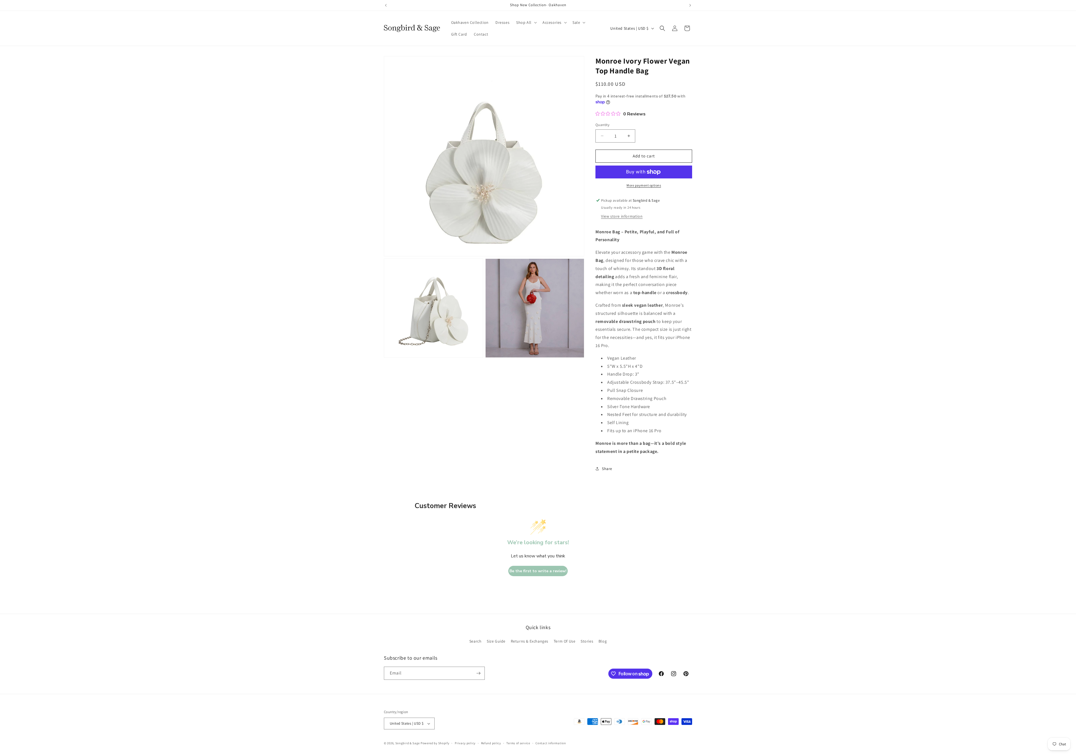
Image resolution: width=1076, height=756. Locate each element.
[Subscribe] (478, 673)
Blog (603, 641)
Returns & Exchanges (529, 641)
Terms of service (518, 743)
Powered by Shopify (435, 743)
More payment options (644, 185)
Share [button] (607, 468)
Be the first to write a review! (538, 571)
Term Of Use (565, 641)
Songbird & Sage (407, 743)
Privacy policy (465, 743)
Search (475, 641)
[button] (526, 22)
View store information (622, 216)
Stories (587, 641)
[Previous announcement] (386, 5)
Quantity (602, 124)
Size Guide (496, 641)
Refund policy (491, 743)
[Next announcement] (690, 5)
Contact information (550, 743)
